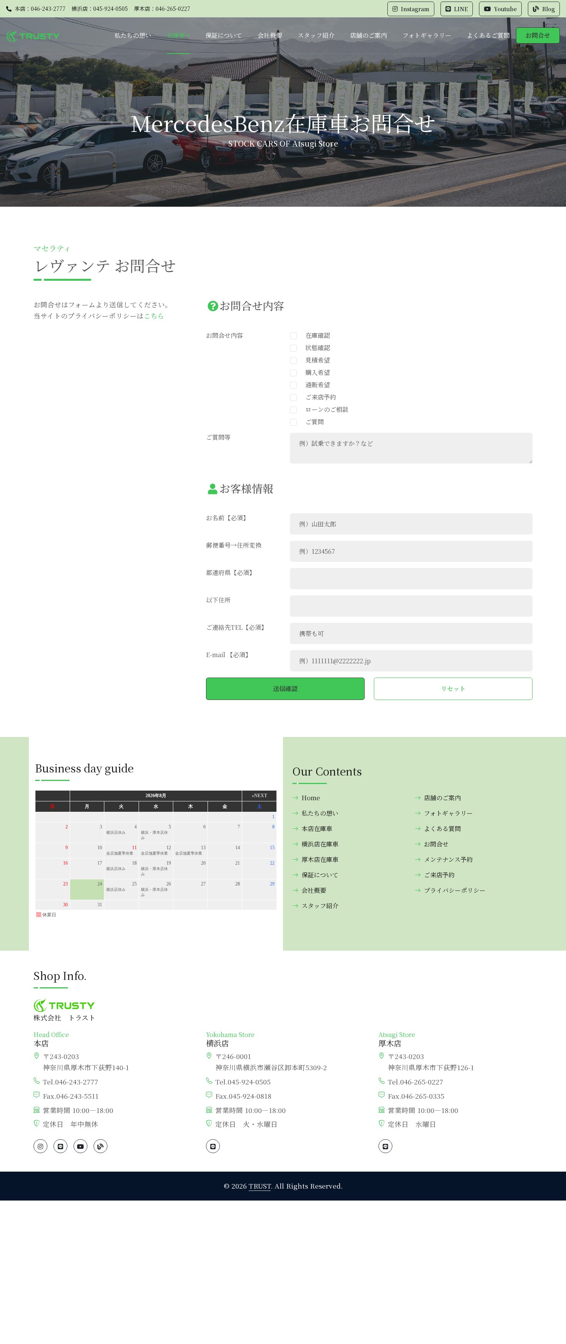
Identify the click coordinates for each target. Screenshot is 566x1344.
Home (310, 797)
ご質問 (311, 421)
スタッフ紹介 (316, 35)
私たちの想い (132, 35)
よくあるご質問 (488, 35)
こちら (154, 315)
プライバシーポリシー (455, 890)
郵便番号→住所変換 (233, 545)
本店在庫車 (316, 828)
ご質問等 (218, 437)
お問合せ (538, 35)
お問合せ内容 (224, 335)
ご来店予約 (317, 397)
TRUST (260, 1186)
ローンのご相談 (323, 409)
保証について (223, 35)
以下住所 (218, 599)
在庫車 (176, 35)
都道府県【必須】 (230, 572)
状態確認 (314, 347)
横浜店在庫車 (319, 844)
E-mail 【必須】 (228, 654)
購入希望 (314, 372)
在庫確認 (314, 335)
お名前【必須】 (227, 517)
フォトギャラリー (426, 35)
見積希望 (314, 360)
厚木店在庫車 (319, 859)
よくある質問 (442, 828)
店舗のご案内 (368, 35)
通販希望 (314, 384)
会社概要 (270, 35)
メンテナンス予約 (448, 859)
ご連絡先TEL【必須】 (236, 627)
